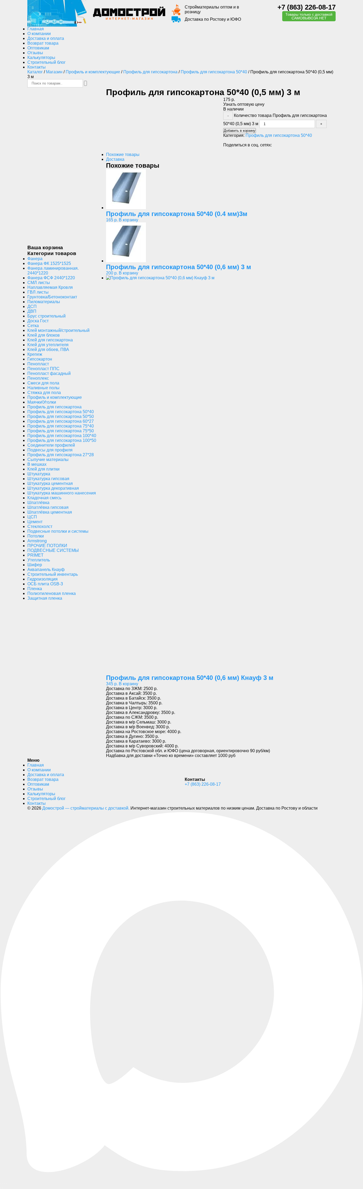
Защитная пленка (44, 598)
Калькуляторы (41, 57)
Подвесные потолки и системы (57, 531)
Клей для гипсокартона (50, 340)
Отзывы (35, 52)
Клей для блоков (43, 335)
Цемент (35, 521)
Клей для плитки (43, 469)
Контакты (36, 67)
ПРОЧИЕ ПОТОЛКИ (47, 545)
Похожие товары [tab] (123, 154)
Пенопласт (38, 364)
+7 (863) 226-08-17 (306, 7)
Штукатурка (38, 474)
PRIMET (35, 555)
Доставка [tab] (115, 159)
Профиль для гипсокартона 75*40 (60, 426)
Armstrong (37, 541)
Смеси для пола (43, 383)
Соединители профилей (51, 445)
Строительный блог (46, 62)
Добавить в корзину (239, 131)
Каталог (35, 72)
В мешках (37, 464)
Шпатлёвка (38, 502)
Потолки (35, 536)
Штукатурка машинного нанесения (61, 493)
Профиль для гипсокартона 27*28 (60, 454)
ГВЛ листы (38, 292)
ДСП (32, 306)
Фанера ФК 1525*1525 (49, 263)
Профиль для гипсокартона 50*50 (60, 416)
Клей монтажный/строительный (58, 330)
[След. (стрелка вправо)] (2, 1187)
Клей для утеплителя (48, 344)
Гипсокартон (39, 359)
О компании (39, 33)
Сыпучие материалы (48, 459)
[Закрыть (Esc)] (6, 1183)
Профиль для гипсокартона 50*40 (214, 72)
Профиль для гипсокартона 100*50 (61, 440)
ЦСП (32, 517)
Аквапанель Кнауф (46, 569)
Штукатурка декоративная (53, 488)
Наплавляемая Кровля (50, 287)
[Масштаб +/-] (0, 1183)
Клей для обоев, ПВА (48, 349)
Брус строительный (46, 316)
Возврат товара (42, 43)
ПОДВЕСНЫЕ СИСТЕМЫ (53, 550)
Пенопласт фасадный (49, 373)
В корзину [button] (128, 220)
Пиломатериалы (43, 301)
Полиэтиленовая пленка (51, 593)
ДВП (31, 311)
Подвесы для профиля (50, 450)
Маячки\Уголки (41, 402)
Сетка (33, 325)
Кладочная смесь (44, 498)
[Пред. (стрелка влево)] (0, 1187)
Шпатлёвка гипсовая (48, 507)
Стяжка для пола (44, 392)
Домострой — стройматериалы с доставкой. (85, 808)
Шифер (34, 564)
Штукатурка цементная (50, 483)
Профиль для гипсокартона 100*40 (61, 435)
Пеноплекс (38, 378)
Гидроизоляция (42, 579)
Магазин (54, 72)
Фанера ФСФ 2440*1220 (51, 278)
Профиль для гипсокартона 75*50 (60, 431)
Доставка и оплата (45, 38)
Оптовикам (38, 48)
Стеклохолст (39, 526)
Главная (35, 29)
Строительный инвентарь (52, 574)
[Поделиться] (4, 1183)
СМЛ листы (38, 282)
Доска (38, 321)
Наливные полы (43, 388)
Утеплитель (38, 560)
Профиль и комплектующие (93, 72)
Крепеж (34, 354)
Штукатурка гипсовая (48, 478)
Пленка (34, 588)
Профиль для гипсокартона (150, 72)
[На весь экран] (2, 1183)
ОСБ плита (45, 584)
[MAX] (181, 1172)
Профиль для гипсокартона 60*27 (60, 421)
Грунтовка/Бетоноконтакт (52, 297)
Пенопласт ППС (43, 368)
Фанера (35, 258)
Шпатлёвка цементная (49, 512)
